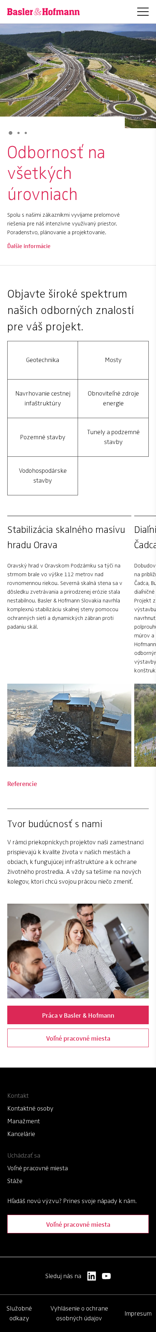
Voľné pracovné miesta (78, 1037)
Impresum (138, 1313)
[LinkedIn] (91, 1276)
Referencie (22, 783)
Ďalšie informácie (28, 250)
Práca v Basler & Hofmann (78, 1014)
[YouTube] (106, 1276)
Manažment (23, 1121)
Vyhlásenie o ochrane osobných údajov (79, 1313)
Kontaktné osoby (30, 1108)
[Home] (43, 11)
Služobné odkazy (19, 1313)
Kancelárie (21, 1134)
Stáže (14, 1181)
